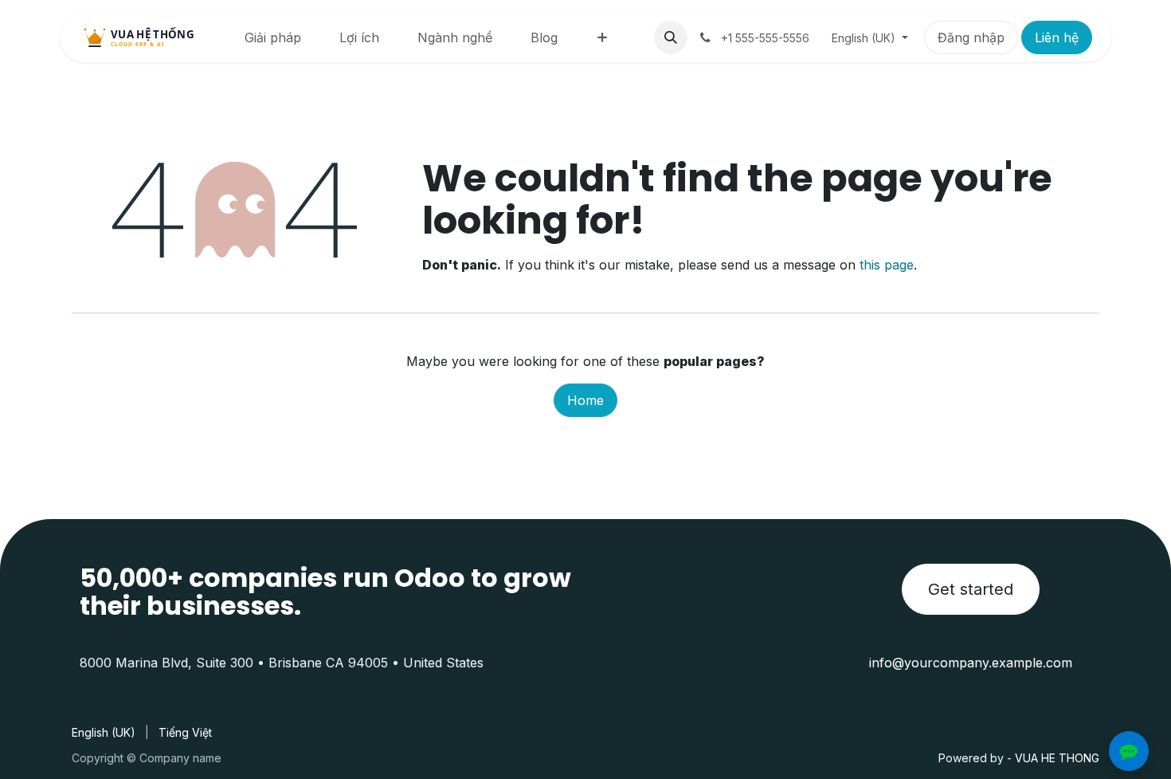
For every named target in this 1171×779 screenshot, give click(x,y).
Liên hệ (1057, 37)
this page (887, 265)
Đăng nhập (971, 37)
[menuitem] (272, 37)
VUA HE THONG (1057, 758)
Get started (970, 589)
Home (585, 400)
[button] (670, 37)
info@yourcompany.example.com (970, 663)
